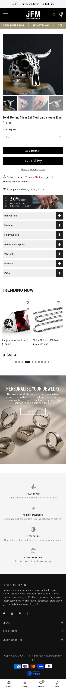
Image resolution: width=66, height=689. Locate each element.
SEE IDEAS (33, 411)
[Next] (60, 25)
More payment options (33, 169)
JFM (33, 659)
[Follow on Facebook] (4, 613)
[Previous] (5, 25)
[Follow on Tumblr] (27, 613)
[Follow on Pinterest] (19, 613)
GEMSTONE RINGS (13, 25)
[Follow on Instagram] (12, 613)
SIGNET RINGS (41, 25)
